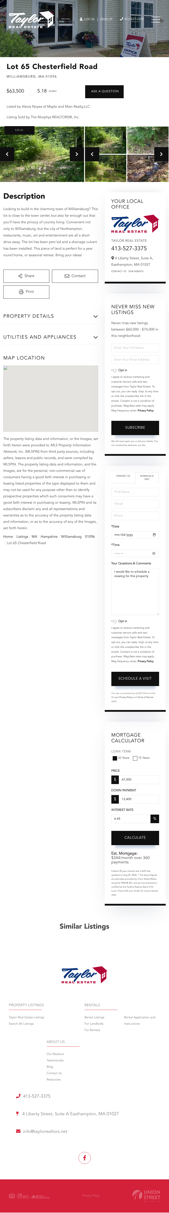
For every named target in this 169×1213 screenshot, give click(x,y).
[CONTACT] (104, 91)
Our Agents (136, 272)
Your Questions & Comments (131, 563)
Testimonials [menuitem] (55, 1060)
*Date (115, 526)
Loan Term (121, 751)
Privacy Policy (146, 410)
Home (8, 537)
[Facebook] (85, 1158)
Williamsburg (71, 537)
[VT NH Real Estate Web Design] (146, 1196)
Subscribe (135, 428)
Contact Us (118, 272)
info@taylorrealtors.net (45, 1131)
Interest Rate (122, 810)
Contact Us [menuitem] (54, 1073)
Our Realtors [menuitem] (55, 1054)
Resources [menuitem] (54, 1079)
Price (115, 771)
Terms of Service (146, 697)
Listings (22, 537)
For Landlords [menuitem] (93, 1024)
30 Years (123, 758)
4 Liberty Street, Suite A (70, 1114)
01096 (90, 537)
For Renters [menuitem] (92, 1030)
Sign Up (106, 19)
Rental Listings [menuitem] (94, 1017)
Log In (88, 19)
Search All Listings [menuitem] (21, 1024)
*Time (115, 545)
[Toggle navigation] (155, 19)
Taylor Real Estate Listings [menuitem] (26, 1017)
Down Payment (123, 790)
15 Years (144, 758)
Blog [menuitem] (50, 1067)
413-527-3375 (134, 19)
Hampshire (49, 537)
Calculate (135, 838)
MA (34, 537)
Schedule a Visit (147, 477)
